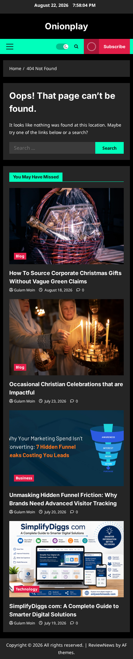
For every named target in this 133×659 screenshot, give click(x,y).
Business (24, 478)
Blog (20, 256)
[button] (9, 46)
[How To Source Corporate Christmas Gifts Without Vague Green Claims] (66, 226)
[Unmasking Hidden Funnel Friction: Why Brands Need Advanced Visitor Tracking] (66, 448)
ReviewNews (101, 645)
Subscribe (114, 46)
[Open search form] (76, 46)
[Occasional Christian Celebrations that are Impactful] (66, 337)
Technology (26, 589)
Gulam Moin (24, 290)
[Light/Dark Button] (62, 47)
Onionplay (66, 26)
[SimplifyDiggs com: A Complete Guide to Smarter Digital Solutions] (66, 559)
